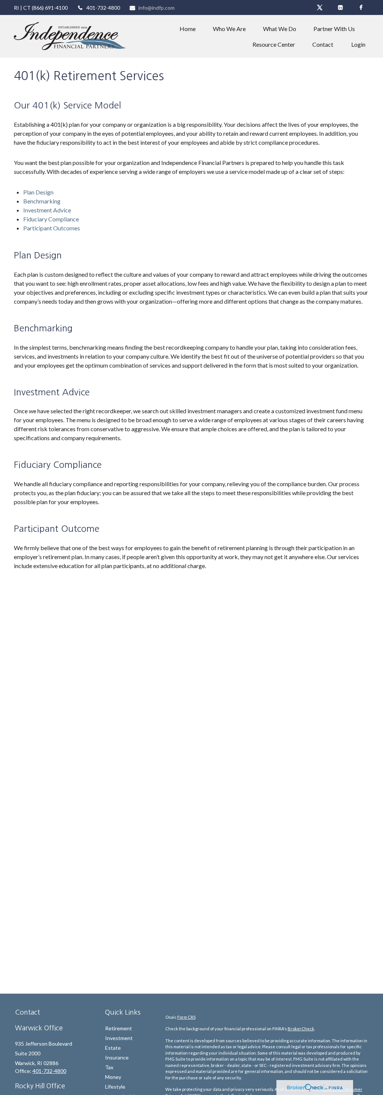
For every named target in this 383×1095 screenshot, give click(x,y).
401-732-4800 (103, 7)
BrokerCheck (301, 1028)
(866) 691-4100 (50, 7)
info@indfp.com (156, 7)
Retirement (118, 1028)
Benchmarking (42, 201)
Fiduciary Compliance (51, 219)
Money (113, 1077)
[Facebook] (360, 7)
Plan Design (38, 192)
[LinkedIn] (340, 7)
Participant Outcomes (51, 227)
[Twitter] (319, 7)
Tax (109, 1067)
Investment (119, 1038)
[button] (188, 28)
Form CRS (186, 1017)
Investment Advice (47, 210)
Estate (113, 1048)
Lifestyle (115, 1086)
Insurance (117, 1057)
